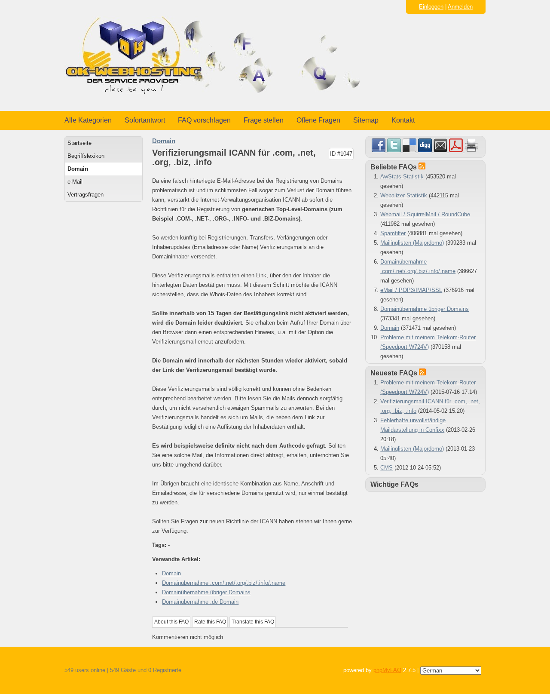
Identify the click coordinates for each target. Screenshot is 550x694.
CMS (386, 467)
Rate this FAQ (210, 622)
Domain (77, 169)
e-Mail (74, 181)
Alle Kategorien (88, 120)
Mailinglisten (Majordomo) (412, 243)
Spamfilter (393, 233)
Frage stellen (264, 120)
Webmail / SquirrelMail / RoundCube (425, 214)
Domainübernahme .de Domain (200, 602)
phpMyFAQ (387, 670)
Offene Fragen (318, 120)
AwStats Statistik (402, 176)
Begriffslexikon (85, 156)
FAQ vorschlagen (204, 120)
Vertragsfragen (85, 194)
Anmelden (460, 6)
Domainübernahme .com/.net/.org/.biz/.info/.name (223, 583)
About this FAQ (171, 622)
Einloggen (431, 6)
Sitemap (366, 120)
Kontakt (403, 120)
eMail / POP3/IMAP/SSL (411, 290)
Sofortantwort (145, 120)
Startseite (79, 143)
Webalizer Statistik (403, 195)
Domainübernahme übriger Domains (206, 592)
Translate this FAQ (253, 622)
